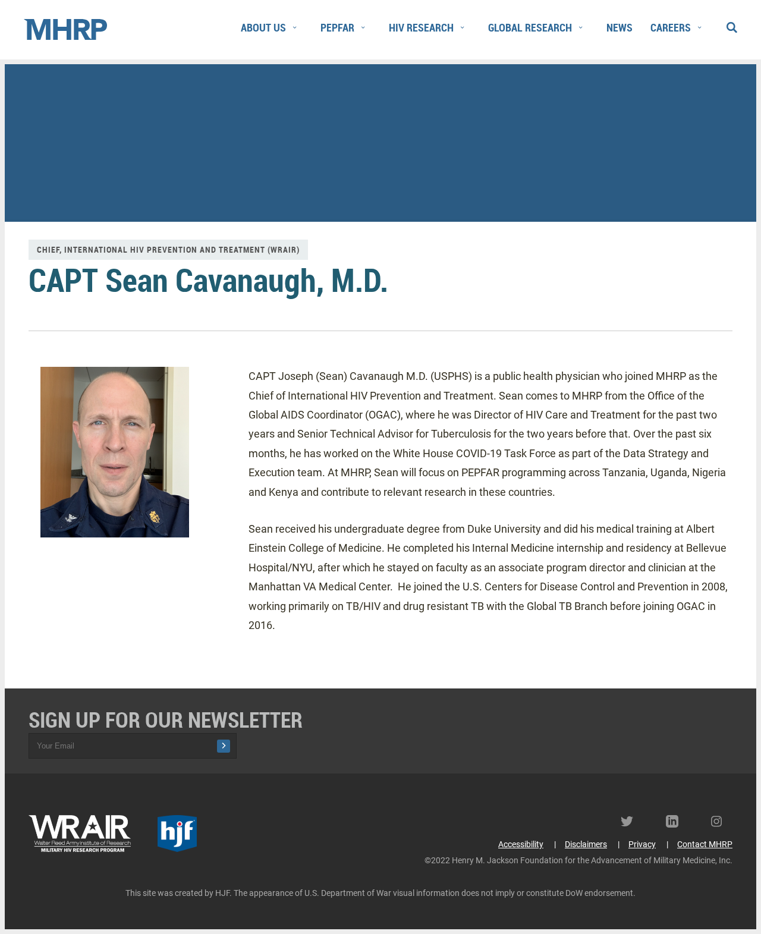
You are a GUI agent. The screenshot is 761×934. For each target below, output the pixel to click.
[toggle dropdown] (294, 28)
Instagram (721, 821)
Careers (670, 27)
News (619, 27)
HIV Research (421, 27)
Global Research (530, 27)
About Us (263, 27)
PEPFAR (337, 27)
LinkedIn (676, 821)
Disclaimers (586, 844)
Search (731, 25)
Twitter (631, 821)
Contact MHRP (704, 844)
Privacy (642, 844)
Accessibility (520, 844)
